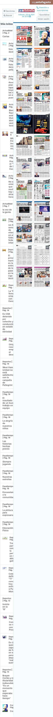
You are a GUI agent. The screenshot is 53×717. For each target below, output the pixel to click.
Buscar (8, 15)
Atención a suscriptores (43, 8)
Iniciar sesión (43, 19)
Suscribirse (44, 15)
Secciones (10, 11)
